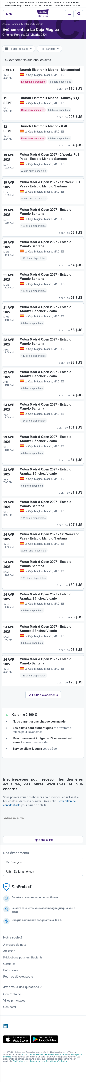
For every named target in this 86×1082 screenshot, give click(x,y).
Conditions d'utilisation (33, 1054)
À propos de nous (15, 944)
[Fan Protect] (17, 887)
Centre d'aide (12, 994)
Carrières (9, 963)
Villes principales (14, 1000)
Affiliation (9, 950)
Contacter (9, 1006)
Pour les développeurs (18, 976)
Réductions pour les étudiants (23, 957)
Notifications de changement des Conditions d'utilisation (40, 1060)
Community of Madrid (22, 24)
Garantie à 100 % (24, 714)
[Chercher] (79, 13)
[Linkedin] (5, 1026)
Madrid (39, 24)
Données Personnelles (56, 1054)
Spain (5, 24)
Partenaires (11, 970)
